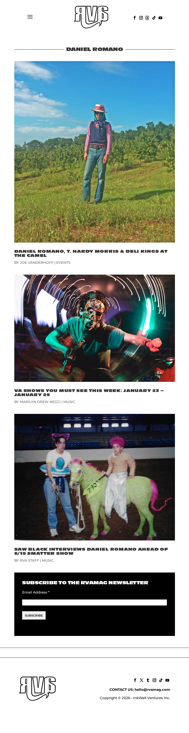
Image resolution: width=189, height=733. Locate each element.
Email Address (36, 592)
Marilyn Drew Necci (40, 402)
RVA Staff (29, 560)
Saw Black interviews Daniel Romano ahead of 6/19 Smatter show (91, 551)
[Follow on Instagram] (140, 17)
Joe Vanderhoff (36, 262)
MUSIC (69, 402)
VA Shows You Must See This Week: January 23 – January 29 (89, 392)
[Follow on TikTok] (153, 17)
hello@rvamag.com (152, 689)
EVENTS (63, 262)
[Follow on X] (141, 680)
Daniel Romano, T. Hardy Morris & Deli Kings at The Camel (91, 253)
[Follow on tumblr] (147, 680)
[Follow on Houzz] (147, 17)
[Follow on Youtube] (160, 17)
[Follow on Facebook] (134, 17)
